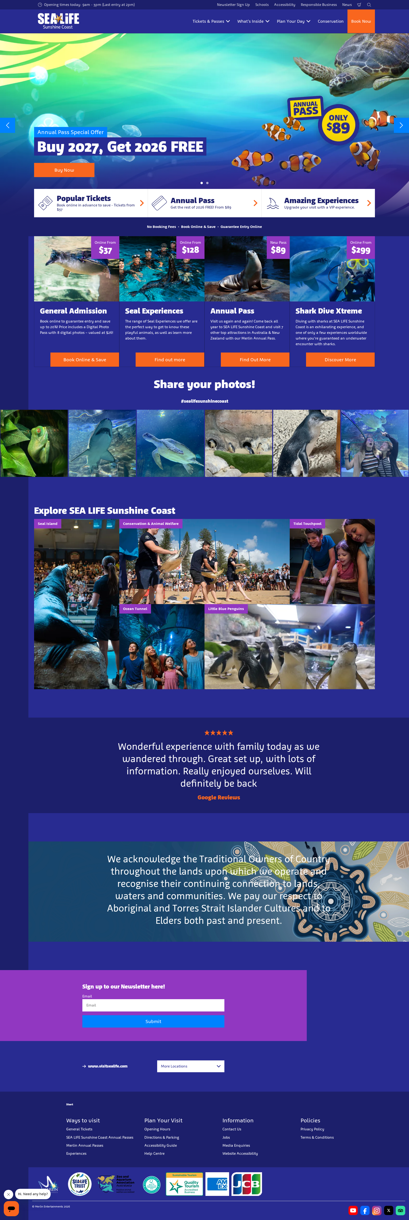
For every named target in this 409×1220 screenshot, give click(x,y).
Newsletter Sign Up (233, 4)
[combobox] (190, 1066)
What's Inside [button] (250, 21)
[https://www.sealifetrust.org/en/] (80, 1184)
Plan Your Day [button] (291, 21)
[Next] (401, 125)
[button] (201, 183)
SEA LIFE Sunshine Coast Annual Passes (99, 1137)
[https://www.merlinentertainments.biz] (49, 1184)
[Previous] (7, 125)
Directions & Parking (161, 1137)
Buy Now (64, 170)
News (347, 4)
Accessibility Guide (160, 1145)
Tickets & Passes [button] (208, 21)
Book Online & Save (84, 359)
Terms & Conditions (317, 1137)
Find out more (170, 359)
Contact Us (231, 1129)
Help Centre (154, 1153)
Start (69, 1104)
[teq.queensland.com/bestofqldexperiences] (151, 1184)
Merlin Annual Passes (84, 1145)
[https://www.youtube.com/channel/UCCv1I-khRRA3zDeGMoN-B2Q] (353, 1210)
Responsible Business (319, 4)
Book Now (361, 21)
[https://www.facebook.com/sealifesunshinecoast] (365, 1210)
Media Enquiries (236, 1145)
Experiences (76, 1153)
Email (87, 996)
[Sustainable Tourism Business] (184, 1184)
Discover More (340, 359)
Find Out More (255, 359)
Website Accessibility (240, 1153)
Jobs (226, 1137)
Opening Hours (157, 1129)
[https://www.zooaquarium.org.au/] (115, 1184)
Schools (262, 4)
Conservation (331, 21)
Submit (153, 1021)
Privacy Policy (312, 1129)
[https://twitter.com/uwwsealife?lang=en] (388, 1210)
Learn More (34, 443)
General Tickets (79, 1129)
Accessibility (284, 4)
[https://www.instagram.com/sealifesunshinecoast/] (377, 1210)
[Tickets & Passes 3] (217, 1184)
